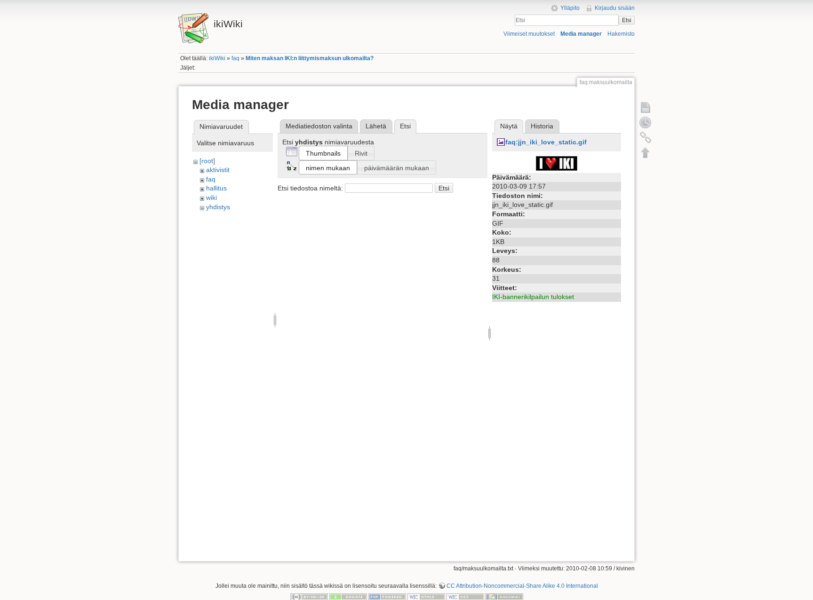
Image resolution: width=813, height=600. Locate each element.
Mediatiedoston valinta (319, 126)
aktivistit (218, 170)
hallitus (216, 188)
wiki (211, 197)
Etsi (626, 20)
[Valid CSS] (465, 596)
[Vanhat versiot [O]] (645, 122)
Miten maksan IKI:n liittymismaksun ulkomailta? (310, 58)
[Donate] (348, 596)
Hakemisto (621, 34)
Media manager (581, 34)
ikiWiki (217, 58)
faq (235, 58)
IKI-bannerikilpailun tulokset (533, 296)
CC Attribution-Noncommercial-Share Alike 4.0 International (522, 586)
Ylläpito (570, 8)
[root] (207, 161)
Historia (542, 126)
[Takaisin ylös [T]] (645, 152)
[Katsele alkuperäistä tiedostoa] (556, 162)
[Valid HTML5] (426, 596)
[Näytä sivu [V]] (645, 107)
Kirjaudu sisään (615, 8)
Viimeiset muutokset (529, 34)
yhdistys (218, 207)
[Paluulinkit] (645, 137)
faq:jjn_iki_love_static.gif (546, 142)
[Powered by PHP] (387, 596)
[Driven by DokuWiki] (504, 596)
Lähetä (376, 126)
